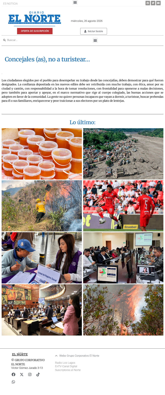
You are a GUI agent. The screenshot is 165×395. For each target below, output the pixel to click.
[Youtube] (158, 3)
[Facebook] (148, 3)
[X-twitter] (21, 374)
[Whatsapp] (13, 382)
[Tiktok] (38, 374)
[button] (95, 40)
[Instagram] (30, 374)
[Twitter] (153, 3)
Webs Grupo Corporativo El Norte (79, 355)
